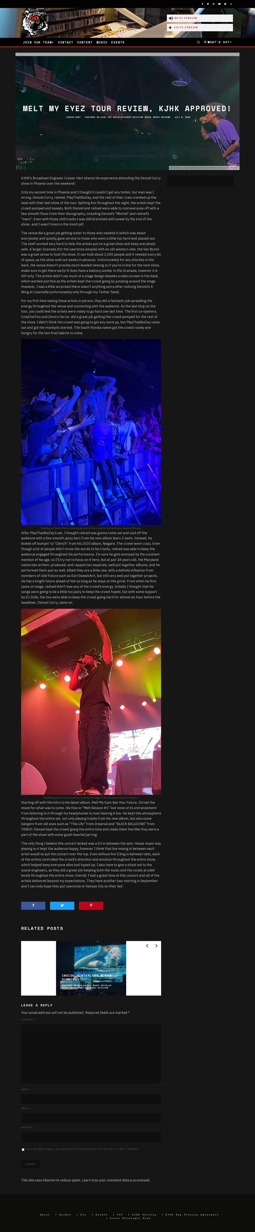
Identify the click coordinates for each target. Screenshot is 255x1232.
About (45, 1214)
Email (26, 1108)
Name (25, 1089)
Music (102, 42)
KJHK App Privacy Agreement (192, 1214)
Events (118, 42)
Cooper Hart (73, 117)
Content (85, 42)
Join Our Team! (38, 42)
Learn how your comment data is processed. (116, 1180)
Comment (28, 1019)
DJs (83, 1214)
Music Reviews (161, 117)
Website (27, 1127)
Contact (65, 42)
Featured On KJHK (95, 117)
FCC (120, 1214)
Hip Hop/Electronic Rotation (125, 117)
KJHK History (144, 1214)
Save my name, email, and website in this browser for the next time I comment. (82, 1149)
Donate (102, 1214)
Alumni (65, 1214)
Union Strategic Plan (130, 1218)
